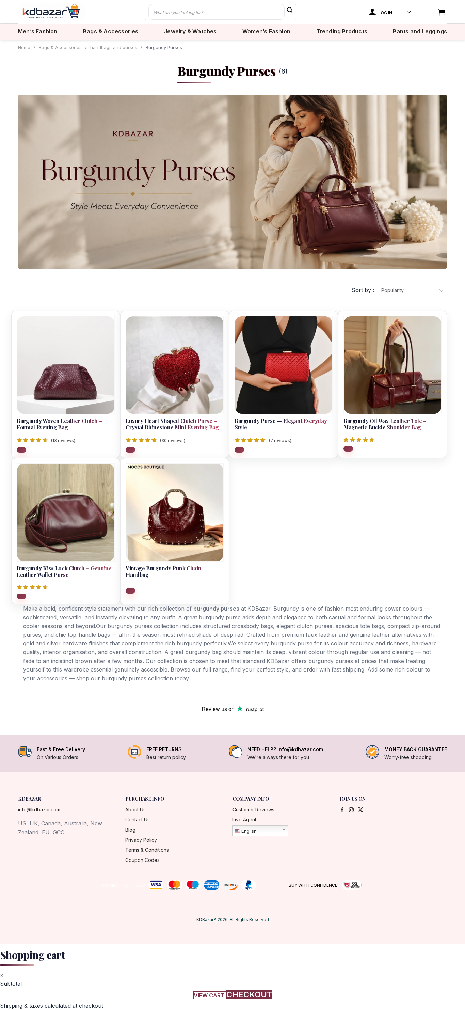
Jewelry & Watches (190, 31)
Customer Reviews (253, 809)
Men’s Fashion (38, 31)
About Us (135, 809)
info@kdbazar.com (39, 809)
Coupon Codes (142, 860)
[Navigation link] (442, 13)
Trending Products (341, 31)
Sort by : (363, 290)
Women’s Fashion (266, 31)
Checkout (249, 994)
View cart (210, 995)
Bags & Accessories (111, 31)
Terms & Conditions (147, 850)
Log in (384, 12)
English (248, 831)
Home (24, 47)
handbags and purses (113, 47)
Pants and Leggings (420, 31)
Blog (130, 830)
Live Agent (244, 819)
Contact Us (137, 819)
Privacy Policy (141, 840)
